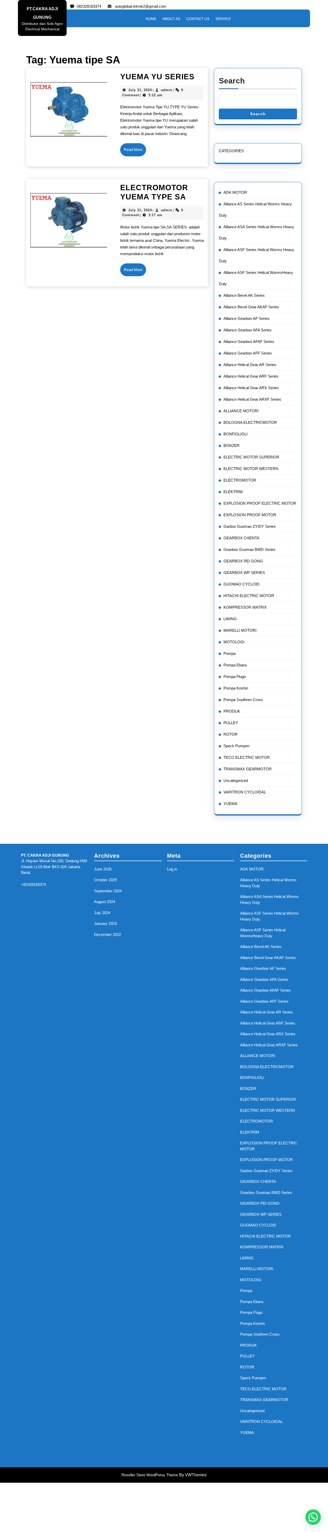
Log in (172, 869)
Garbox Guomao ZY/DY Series (249, 526)
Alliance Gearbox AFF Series (247, 353)
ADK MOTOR (235, 192)
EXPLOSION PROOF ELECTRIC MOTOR (259, 503)
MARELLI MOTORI (240, 630)
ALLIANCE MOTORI (241, 411)
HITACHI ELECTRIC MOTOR (248, 595)
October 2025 (105, 880)
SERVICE (223, 19)
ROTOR (230, 734)
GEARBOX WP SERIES (244, 572)
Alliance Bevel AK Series (244, 295)
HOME (151, 19)
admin (166, 90)
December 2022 (107, 934)
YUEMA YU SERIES (157, 76)
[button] (313, 1517)
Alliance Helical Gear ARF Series (251, 376)
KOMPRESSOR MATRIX (245, 607)
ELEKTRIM (233, 492)
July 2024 (102, 913)
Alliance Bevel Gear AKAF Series (251, 307)
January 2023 (105, 923)
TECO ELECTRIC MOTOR (246, 757)
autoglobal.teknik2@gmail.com (140, 6)
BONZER (231, 445)
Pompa (229, 653)
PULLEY (230, 723)
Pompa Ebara (235, 665)
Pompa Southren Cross (243, 699)
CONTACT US (197, 19)
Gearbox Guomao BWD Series (249, 549)
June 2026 (102, 869)
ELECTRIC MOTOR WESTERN (250, 468)
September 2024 (108, 891)
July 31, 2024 (140, 90)
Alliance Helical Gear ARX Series (251, 388)
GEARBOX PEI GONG (243, 561)
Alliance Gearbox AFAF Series (248, 341)
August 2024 (104, 901)
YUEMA (230, 803)
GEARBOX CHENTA (241, 538)
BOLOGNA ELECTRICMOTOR (250, 422)
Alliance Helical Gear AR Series (249, 364)
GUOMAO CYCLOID (241, 584)
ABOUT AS (171, 19)
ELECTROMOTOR (239, 480)
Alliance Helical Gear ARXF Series (252, 399)
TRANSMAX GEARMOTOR (247, 769)
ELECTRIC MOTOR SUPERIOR (251, 457)
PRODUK (231, 711)
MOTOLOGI (233, 642)
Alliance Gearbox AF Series (246, 318)
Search (232, 80)
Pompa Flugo (234, 676)
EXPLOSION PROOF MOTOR (249, 515)
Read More (135, 151)
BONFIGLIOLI (235, 434)
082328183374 (89, 6)
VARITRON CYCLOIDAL (244, 792)
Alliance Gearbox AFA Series (247, 330)
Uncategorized (235, 780)
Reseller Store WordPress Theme (149, 1475)
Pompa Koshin (235, 688)
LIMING (230, 619)
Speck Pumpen (236, 746)
